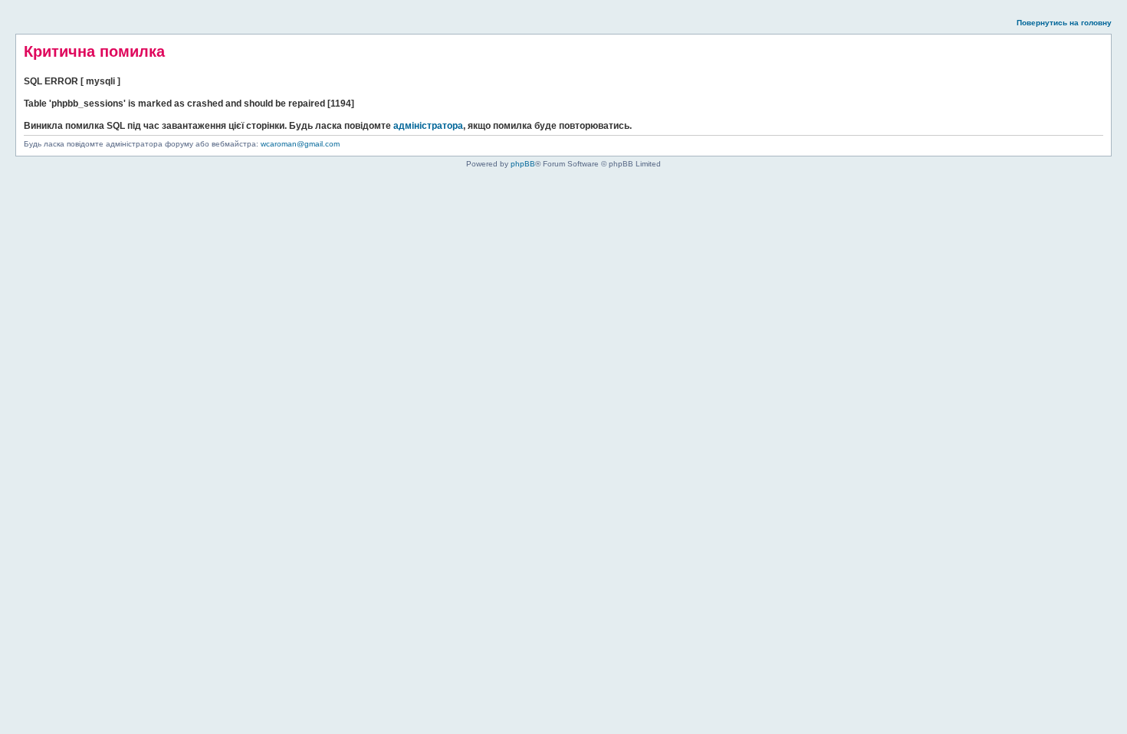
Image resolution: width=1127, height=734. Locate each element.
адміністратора (428, 125)
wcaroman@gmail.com (300, 144)
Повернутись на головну (1064, 22)
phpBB (523, 164)
